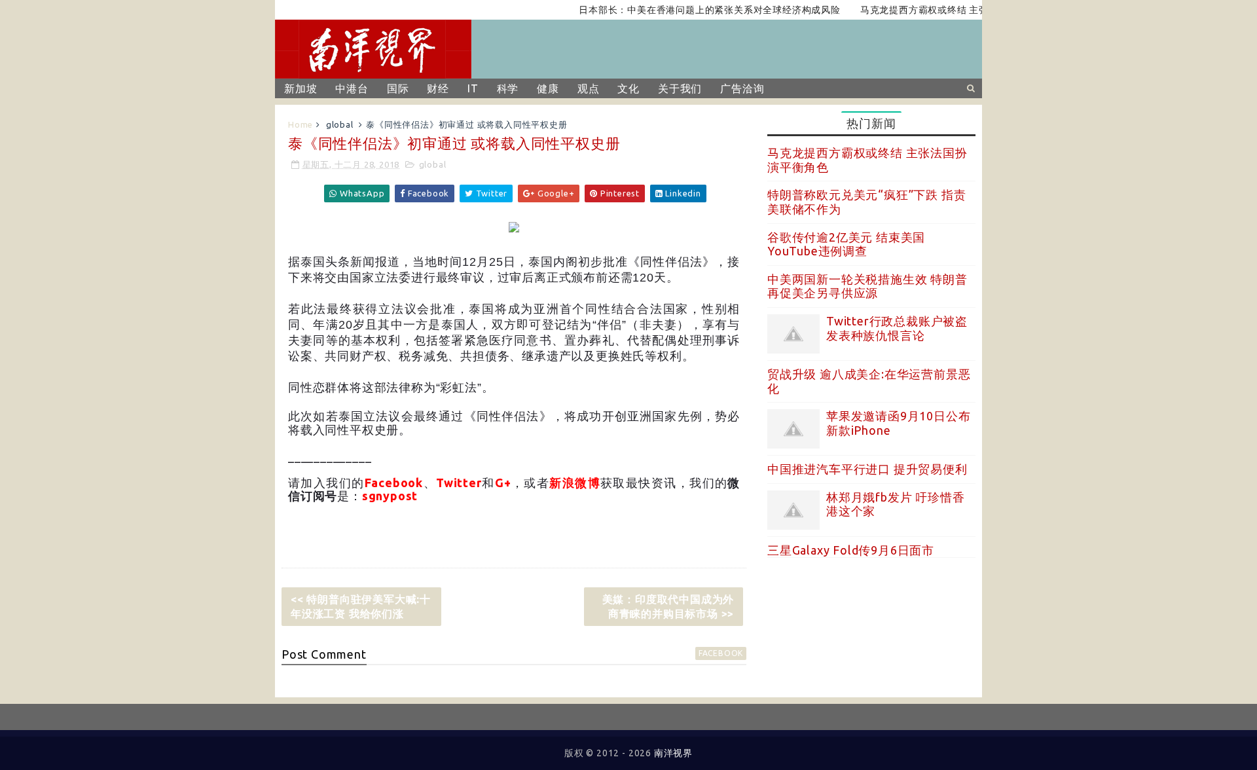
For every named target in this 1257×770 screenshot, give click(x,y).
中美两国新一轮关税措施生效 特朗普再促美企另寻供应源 (867, 286)
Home (300, 124)
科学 (508, 88)
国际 (398, 88)
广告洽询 (742, 88)
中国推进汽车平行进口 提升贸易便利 (867, 468)
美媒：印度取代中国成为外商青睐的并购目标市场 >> (668, 606)
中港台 (351, 88)
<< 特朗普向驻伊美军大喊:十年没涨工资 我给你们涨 (361, 606)
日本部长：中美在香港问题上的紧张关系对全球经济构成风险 (697, 10)
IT (473, 88)
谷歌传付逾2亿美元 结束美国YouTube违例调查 (846, 244)
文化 (628, 88)
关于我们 (680, 88)
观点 (588, 88)
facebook (721, 653)
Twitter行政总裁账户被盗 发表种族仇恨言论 (897, 328)
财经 (438, 88)
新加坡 (300, 88)
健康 (548, 88)
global (340, 124)
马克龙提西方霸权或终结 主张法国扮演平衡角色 (951, 10)
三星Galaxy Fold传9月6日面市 (850, 550)
